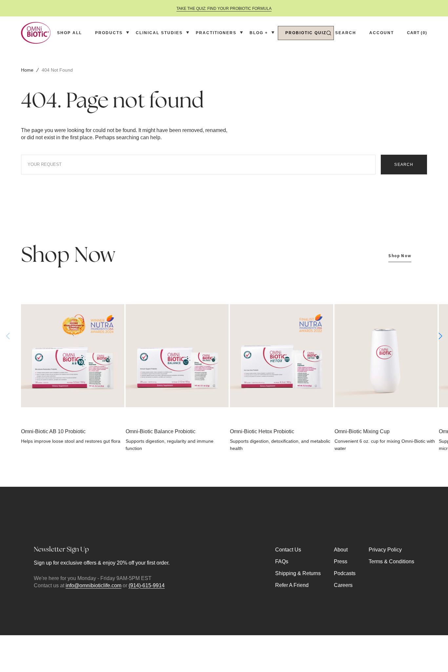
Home (27, 70)
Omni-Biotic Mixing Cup (362, 431)
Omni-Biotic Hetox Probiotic (262, 431)
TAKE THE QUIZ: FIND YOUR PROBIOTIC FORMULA (224, 8)
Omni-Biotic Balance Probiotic (160, 431)
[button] (341, 33)
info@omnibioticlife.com (93, 585)
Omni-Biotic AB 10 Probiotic (53, 431)
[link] (72, 356)
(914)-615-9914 (147, 585)
